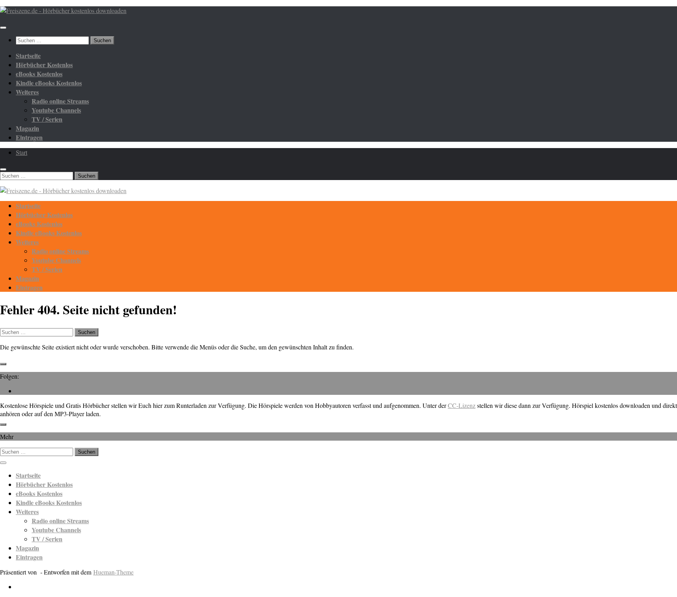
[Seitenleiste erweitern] (3, 364)
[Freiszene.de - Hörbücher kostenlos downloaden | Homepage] (63, 10)
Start (21, 152)
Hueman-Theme (113, 572)
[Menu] (3, 27)
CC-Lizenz (461, 405)
